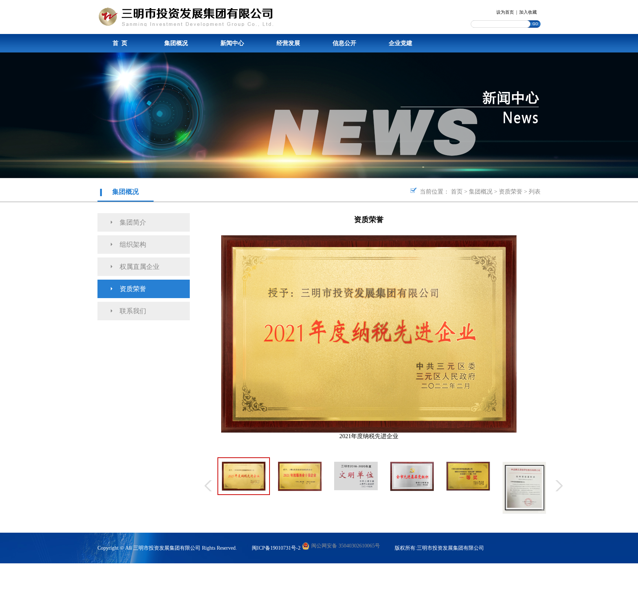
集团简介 (133, 222)
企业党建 (400, 43)
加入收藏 (528, 12)
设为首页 (505, 12)
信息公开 (344, 43)
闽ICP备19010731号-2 (276, 548)
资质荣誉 (510, 191)
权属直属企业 (140, 266)
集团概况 (176, 43)
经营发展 (288, 43)
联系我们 (133, 311)
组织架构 (133, 244)
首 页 (120, 43)
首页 (457, 191)
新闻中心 (232, 43)
